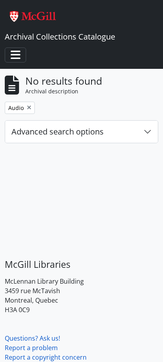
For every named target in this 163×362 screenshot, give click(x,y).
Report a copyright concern (46, 357)
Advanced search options (57, 131)
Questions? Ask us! (32, 338)
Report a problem (31, 347)
